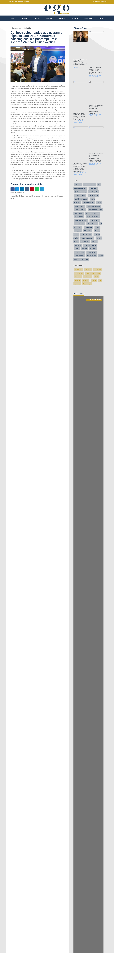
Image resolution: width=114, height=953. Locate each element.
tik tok (84, 249)
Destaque (75, 18)
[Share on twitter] (17, 189)
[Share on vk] (27, 189)
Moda (97, 227)
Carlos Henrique (80, 192)
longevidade (95, 220)
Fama (99, 202)
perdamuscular (86, 234)
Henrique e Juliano (94, 206)
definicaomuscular (81, 199)
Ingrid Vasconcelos (92, 213)
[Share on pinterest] (32, 189)
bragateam (93, 188)
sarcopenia (85, 241)
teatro (94, 241)
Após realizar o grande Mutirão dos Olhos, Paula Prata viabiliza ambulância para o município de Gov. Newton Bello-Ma (80, 167)
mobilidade (88, 227)
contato (101, 18)
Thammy (78, 245)
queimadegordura (87, 238)
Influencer (24, 18)
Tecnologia (87, 284)
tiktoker (92, 249)
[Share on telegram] (42, 189)
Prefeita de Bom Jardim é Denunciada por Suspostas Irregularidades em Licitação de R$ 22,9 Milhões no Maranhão (96, 158)
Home (12, 18)
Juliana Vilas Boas (81, 220)
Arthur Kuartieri (89, 185)
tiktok (77, 249)
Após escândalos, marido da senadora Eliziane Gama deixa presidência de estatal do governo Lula (79, 116)
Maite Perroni (92, 224)
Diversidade (88, 18)
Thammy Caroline (90, 245)
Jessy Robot (79, 217)
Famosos (49, 18)
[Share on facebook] (13, 189)
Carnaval (36, 18)
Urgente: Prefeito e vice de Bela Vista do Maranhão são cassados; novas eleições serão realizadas (96, 109)
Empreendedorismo (93, 273)
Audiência (62, 18)
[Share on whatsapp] (37, 189)
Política (85, 280)
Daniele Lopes (93, 195)
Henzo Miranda (80, 210)
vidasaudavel (79, 256)
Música (77, 280)
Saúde (94, 280)
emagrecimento (89, 202)
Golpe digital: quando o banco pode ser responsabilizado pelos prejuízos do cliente (80, 62)
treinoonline (91, 252)
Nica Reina (87, 231)
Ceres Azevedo (80, 195)
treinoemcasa (79, 252)
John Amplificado (93, 217)
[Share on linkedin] (22, 189)
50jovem (78, 185)
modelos (78, 231)
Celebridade (93, 192)
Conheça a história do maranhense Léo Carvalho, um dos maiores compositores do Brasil (95, 71)
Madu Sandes (79, 224)
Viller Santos (91, 256)
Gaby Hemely (79, 206)
